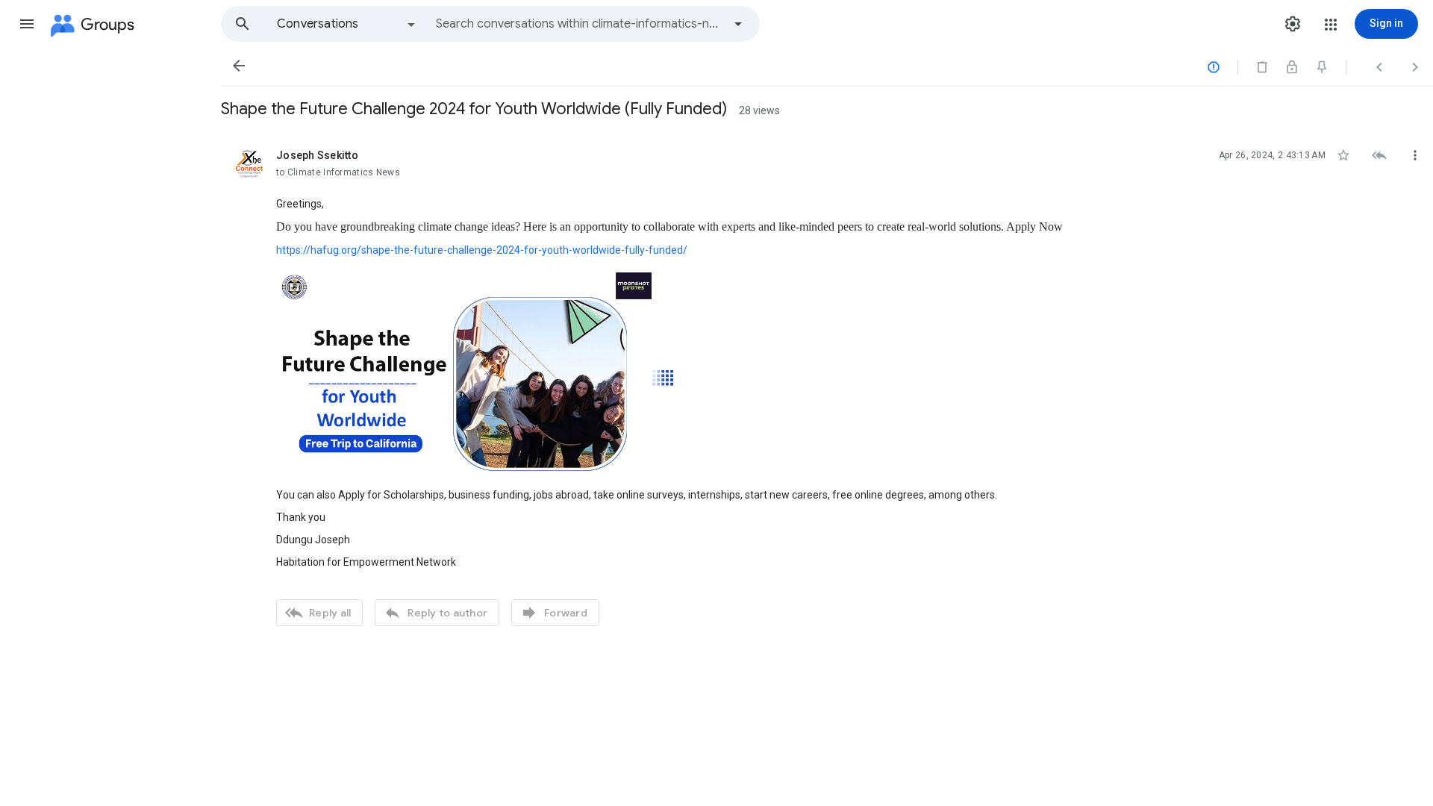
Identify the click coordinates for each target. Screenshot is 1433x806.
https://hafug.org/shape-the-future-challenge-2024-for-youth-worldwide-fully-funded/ (481, 250)
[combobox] (579, 24)
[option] (347, 24)
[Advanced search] (738, 24)
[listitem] (827, 385)
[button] (27, 24)
